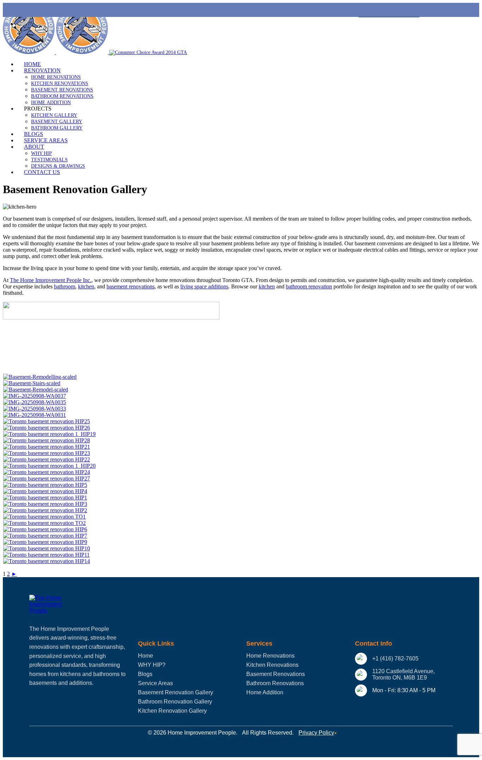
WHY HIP (41, 153)
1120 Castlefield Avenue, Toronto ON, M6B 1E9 (403, 674)
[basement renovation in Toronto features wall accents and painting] (46, 440)
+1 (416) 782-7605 (395, 659)
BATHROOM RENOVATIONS (62, 96)
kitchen (86, 286)
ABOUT (34, 147)
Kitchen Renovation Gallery (172, 711)
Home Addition (264, 692)
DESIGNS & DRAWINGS (58, 166)
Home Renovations (270, 656)
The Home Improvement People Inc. (50, 280)
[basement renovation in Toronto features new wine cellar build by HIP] (44, 523)
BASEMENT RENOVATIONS (62, 89)
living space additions (204, 286)
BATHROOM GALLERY (57, 128)
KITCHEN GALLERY (54, 115)
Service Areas (155, 683)
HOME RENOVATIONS (56, 77)
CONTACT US (42, 172)
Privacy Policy (316, 733)
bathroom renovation (309, 286)
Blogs (145, 674)
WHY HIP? (151, 665)
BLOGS (33, 134)
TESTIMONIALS (49, 159)
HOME (32, 64)
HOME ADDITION (51, 102)
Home (145, 656)
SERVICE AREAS (46, 140)
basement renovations (131, 286)
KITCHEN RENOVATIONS (59, 83)
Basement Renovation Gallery (175, 692)
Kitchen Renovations (272, 665)
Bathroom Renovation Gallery (175, 702)
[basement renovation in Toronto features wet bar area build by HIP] (45, 504)
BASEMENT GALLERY (56, 121)
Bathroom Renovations (275, 683)
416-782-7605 (212, 52)
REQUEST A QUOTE (389, 10)
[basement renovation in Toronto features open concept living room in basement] (45, 542)
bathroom (64, 286)
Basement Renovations (275, 674)
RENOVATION (42, 70)
